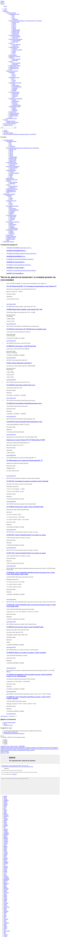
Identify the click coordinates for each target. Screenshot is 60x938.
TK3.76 (14, 27)
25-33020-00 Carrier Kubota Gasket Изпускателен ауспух (24, 403)
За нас (5, 10)
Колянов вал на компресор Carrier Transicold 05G (13, 747)
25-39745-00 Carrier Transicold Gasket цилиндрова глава (24, 421)
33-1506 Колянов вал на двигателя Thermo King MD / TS (24, 460)
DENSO (14, 90)
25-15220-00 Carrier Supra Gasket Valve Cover (20, 385)
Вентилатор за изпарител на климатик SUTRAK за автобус (20, 750)
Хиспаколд (15, 88)
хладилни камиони (11, 12)
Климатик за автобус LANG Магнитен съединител (38, 747)
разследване (9, 304)
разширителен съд (13, 67)
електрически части (14, 47)
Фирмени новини (10, 121)
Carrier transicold (16, 36)
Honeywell (14, 110)
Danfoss (14, 100)
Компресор (12, 72)
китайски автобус (16, 105)
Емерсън (14, 109)
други (13, 53)
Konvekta (14, 89)
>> (8, 716)
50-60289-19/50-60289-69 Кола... (16, 250)
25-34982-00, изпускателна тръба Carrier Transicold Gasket (24, 627)
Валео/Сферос (15, 85)
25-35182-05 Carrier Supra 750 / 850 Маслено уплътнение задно (26, 329)
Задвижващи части (14, 68)
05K (13, 15)
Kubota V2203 (15, 32)
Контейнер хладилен (11, 118)
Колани (11, 61)
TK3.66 (14, 23)
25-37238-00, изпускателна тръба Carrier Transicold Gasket (24, 507)
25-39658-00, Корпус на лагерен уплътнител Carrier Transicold (26, 652)
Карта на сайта (14, 746)
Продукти (6, 11)
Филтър (11, 43)
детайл (14, 304)
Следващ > (5, 716)
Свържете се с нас (8, 125)
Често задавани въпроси (10, 123)
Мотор (14, 52)
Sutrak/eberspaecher (17, 86)
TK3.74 (14, 26)
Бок (13, 73)
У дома (5, 8)
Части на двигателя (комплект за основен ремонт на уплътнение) (25, 20)
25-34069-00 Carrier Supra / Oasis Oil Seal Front (21, 346)
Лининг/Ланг (15, 93)
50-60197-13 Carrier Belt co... (15, 273)
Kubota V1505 (15, 31)
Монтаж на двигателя (14, 56)
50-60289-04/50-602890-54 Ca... (16, 256)
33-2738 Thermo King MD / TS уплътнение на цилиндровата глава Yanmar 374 (31, 286)
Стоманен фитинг (13, 114)
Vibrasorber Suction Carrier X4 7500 (25, 748)
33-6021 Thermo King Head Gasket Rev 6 (19, 363)
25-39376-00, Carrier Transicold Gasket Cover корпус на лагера (26, 535)
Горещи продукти (5, 746)
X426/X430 (15, 19)
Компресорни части (14, 14)
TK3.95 (14, 28)
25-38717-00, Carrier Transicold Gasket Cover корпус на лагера (26, 553)
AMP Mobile (22, 746)
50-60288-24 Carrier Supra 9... (15, 262)
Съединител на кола (14, 92)
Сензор (14, 51)
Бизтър (14, 74)
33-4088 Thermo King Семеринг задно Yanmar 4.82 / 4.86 (24, 309)
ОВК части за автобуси (12, 71)
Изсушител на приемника (15, 39)
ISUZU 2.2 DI (15, 22)
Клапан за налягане (17, 49)
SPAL (13, 84)
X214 (13, 18)
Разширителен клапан (14, 65)
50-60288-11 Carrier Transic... (15, 267)
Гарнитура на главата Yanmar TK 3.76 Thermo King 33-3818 (25, 440)
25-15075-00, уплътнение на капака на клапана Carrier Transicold (27, 481)
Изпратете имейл (5, 752)
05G (13, 16)
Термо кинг (15, 38)
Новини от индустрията (12, 122)
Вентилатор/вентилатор (15, 82)
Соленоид (14, 48)
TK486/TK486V (16, 30)
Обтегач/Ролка (13, 55)
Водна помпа (12, 111)
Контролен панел (13, 115)
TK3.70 (14, 24)
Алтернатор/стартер (14, 35)
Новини (6, 119)
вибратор (11, 57)
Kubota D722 (15, 34)
